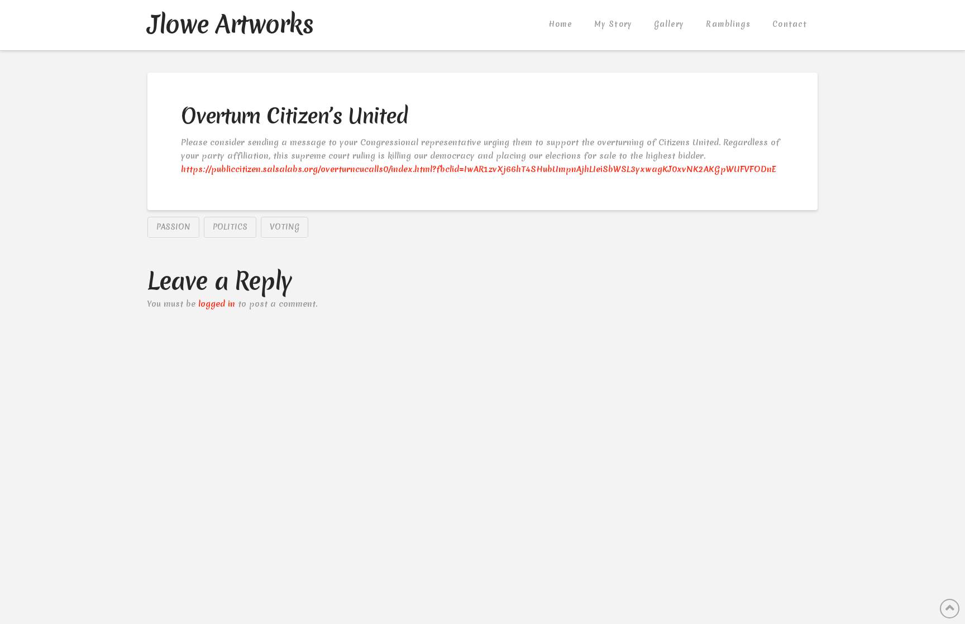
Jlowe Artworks (230, 24)
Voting (284, 227)
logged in (216, 303)
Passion (173, 227)
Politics (230, 227)
